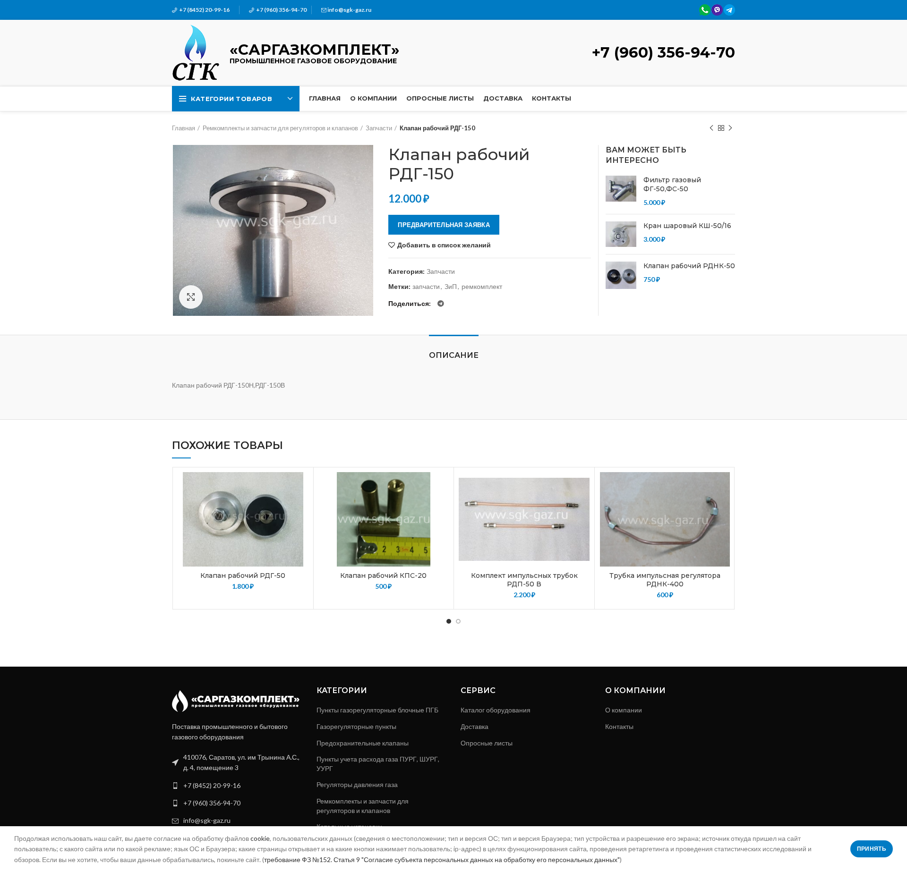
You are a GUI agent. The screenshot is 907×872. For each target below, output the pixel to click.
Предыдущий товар (711, 128)
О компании (623, 710)
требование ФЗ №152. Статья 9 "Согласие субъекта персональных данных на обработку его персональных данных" (442, 859)
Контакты (619, 726)
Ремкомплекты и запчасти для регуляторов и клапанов (280, 128)
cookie (260, 838)
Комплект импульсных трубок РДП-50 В (524, 579)
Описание (454, 355)
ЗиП (451, 286)
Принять (871, 848)
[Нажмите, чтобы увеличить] (191, 297)
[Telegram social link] (441, 303)
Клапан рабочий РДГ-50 (242, 575)
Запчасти (379, 128)
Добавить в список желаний (444, 245)
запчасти (426, 286)
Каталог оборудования (496, 710)
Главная (183, 128)
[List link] (237, 785)
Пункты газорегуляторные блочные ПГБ (377, 710)
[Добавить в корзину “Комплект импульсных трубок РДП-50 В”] (582, 508)
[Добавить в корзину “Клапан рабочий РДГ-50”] (301, 508)
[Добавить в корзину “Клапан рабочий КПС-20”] (442, 508)
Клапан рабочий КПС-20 (383, 575)
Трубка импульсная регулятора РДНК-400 (664, 579)
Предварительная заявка (444, 225)
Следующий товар (730, 128)
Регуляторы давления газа (357, 784)
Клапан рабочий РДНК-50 (689, 266)
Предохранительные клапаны (363, 743)
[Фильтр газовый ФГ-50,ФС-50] (621, 191)
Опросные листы (487, 743)
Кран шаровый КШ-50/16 (687, 225)
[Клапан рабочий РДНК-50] (621, 275)
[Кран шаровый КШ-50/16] (621, 234)
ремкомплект (482, 286)
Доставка (474, 726)
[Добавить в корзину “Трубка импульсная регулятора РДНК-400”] (723, 508)
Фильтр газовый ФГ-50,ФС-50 (672, 185)
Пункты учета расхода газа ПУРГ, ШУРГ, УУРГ (378, 763)
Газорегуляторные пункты (356, 726)
